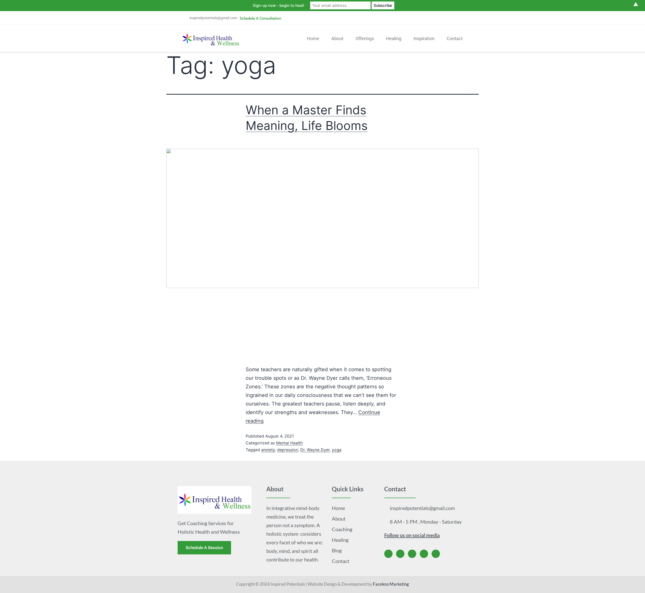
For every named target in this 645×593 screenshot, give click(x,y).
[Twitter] (427, 18)
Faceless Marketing (391, 584)
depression (287, 449)
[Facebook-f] (415, 18)
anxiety (268, 449)
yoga (336, 449)
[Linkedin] (424, 554)
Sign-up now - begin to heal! (278, 5)
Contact (455, 38)
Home (313, 38)
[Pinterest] (462, 18)
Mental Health (289, 442)
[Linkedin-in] (450, 18)
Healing (393, 38)
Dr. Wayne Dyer (315, 449)
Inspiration (424, 38)
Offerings (365, 38)
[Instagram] (438, 18)
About (337, 38)
